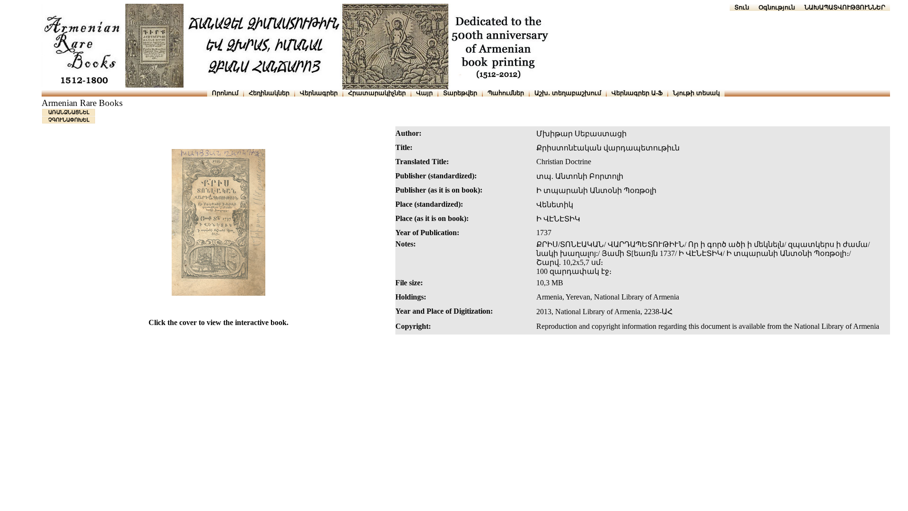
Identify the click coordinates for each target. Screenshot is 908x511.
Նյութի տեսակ (696, 93)
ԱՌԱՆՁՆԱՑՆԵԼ (68, 112)
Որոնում (225, 93)
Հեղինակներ (269, 93)
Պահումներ (506, 93)
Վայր (424, 93)
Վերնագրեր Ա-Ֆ (637, 93)
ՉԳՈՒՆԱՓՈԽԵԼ (68, 120)
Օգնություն (777, 7)
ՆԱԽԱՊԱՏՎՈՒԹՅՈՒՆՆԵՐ (844, 7)
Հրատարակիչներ (377, 93)
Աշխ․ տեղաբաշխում (567, 93)
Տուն (741, 7)
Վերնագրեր (319, 93)
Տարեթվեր (460, 93)
